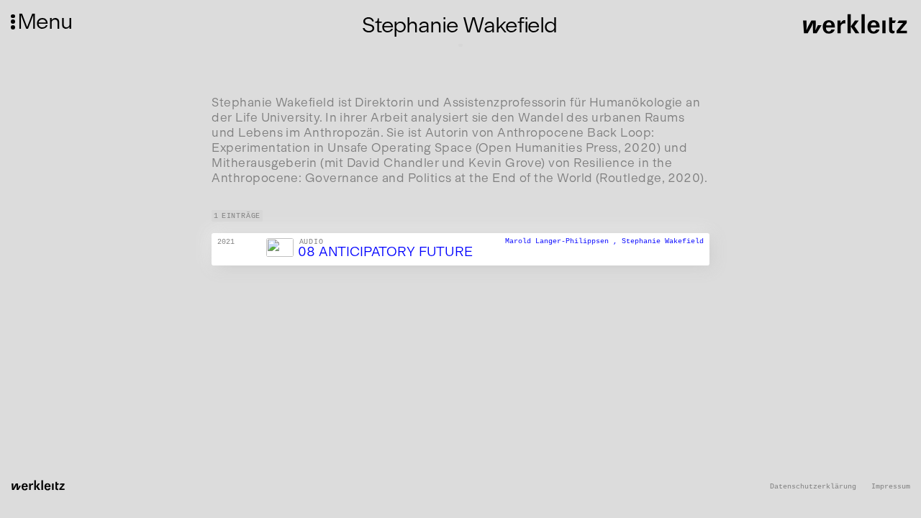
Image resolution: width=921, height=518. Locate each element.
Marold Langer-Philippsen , (563, 242)
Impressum (890, 487)
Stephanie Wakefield (663, 242)
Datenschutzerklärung (813, 487)
